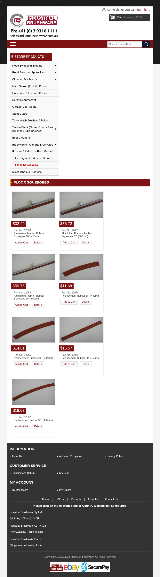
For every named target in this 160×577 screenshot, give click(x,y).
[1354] (33, 279)
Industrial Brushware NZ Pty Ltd (28, 525)
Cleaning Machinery (24, 79)
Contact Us (111, 499)
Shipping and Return (23, 473)
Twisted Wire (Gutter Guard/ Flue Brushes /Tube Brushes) (32, 129)
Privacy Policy (115, 456)
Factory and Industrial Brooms (33, 158)
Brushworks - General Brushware (32, 144)
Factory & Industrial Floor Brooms (33, 151)
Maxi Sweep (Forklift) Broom (29, 86)
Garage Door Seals (24, 106)
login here (143, 9)
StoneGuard (19, 113)
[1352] (81, 217)
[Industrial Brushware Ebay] (65, 571)
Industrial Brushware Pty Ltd (26, 512)
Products (76, 499)
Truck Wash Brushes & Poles (30, 120)
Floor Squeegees (26, 164)
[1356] (33, 341)
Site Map (64, 473)
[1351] (33, 217)
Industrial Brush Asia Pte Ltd (26, 539)
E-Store (60, 499)
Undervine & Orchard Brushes (30, 93)
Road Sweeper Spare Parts (29, 72)
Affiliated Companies (71, 456)
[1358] (33, 403)
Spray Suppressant (24, 99)
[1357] (81, 341)
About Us (17, 456)
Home (45, 499)
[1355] (81, 279)
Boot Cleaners (21, 137)
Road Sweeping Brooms (27, 65)
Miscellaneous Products (27, 171)
